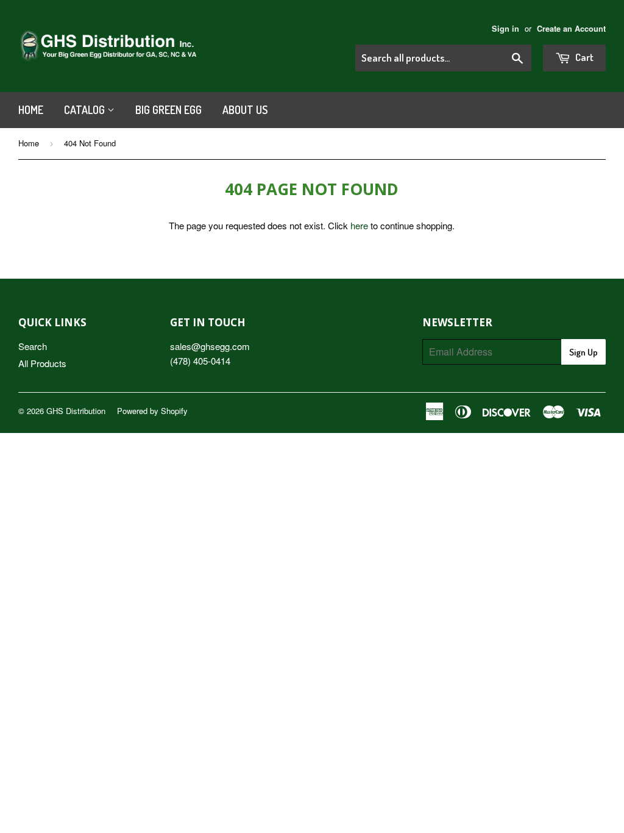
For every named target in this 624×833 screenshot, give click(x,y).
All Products (42, 363)
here (359, 225)
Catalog (85, 109)
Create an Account (571, 28)
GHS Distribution (75, 410)
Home (30, 109)
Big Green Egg (168, 109)
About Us (245, 109)
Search (32, 346)
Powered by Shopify (152, 410)
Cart (583, 57)
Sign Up (583, 352)
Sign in (505, 28)
